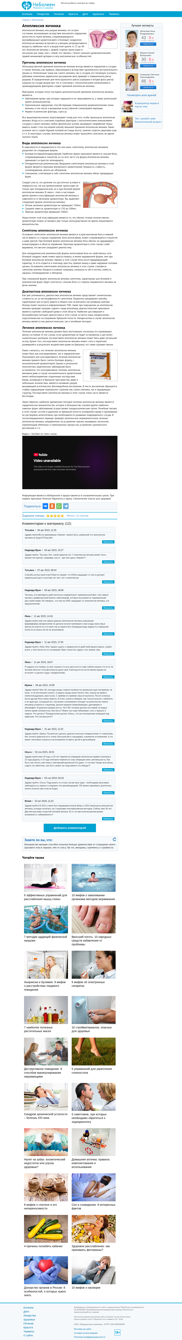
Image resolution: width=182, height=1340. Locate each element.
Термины (114, 14)
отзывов (143, 61)
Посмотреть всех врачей (141, 95)
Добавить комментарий (70, 827)
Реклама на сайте (82, 1329)
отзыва (144, 39)
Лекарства (43, 14)
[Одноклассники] (52, 506)
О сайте (28, 1335)
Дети (85, 14)
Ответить (108, 542)
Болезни (27, 14)
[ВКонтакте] (45, 506)
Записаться (148, 44)
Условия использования (86, 1333)
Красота (73, 14)
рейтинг (151, 39)
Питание (59, 14)
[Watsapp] (59, 506)
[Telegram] (66, 506)
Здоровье (98, 14)
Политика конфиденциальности (89, 1337)
